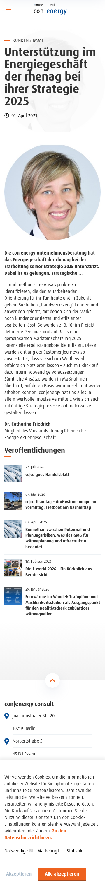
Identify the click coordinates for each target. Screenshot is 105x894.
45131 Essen (24, 754)
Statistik (75, 851)
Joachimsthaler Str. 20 (34, 716)
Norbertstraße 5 (28, 741)
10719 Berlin (24, 728)
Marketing (47, 851)
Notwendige (16, 851)
